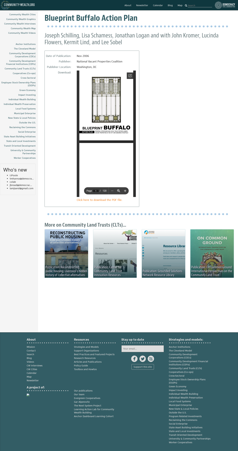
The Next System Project (87, 405)
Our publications (83, 390)
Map (180, 5)
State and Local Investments (184, 431)
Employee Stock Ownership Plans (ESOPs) (187, 381)
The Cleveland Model (180, 350)
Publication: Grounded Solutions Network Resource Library (162, 273)
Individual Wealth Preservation (186, 397)
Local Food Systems (180, 401)
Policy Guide (81, 365)
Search (30, 354)
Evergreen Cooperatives (87, 398)
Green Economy (177, 386)
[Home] (18, 5)
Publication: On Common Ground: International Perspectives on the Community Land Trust (211, 271)
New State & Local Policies (183, 408)
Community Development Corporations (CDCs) (183, 356)
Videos (30, 361)
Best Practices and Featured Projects (94, 354)
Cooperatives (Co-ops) (181, 372)
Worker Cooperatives (180, 442)
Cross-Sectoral (176, 375)
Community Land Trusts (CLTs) (185, 368)
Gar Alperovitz (82, 401)
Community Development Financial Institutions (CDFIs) (188, 363)
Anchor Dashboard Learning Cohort (93, 416)
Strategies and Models (86, 346)
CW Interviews (34, 365)
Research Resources (85, 358)
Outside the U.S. (178, 412)
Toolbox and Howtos (85, 369)
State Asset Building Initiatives (185, 427)
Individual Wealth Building (183, 393)
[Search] (186, 5)
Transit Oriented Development (185, 434)
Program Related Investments (185, 416)
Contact (31, 350)
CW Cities (32, 369)
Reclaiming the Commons (183, 419)
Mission (31, 346)
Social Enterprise (178, 423)
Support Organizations (86, 350)
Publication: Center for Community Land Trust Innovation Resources (108, 271)
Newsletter (142, 5)
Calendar (158, 5)
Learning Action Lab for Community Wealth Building (94, 411)
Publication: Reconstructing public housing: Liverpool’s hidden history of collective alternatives (66, 271)
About (128, 5)
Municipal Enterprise (180, 405)
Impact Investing (178, 390)
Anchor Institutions (179, 346)
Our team (79, 394)
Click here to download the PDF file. (99, 200)
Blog (170, 5)
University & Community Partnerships (189, 438)
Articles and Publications (88, 361)
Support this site (143, 366)
